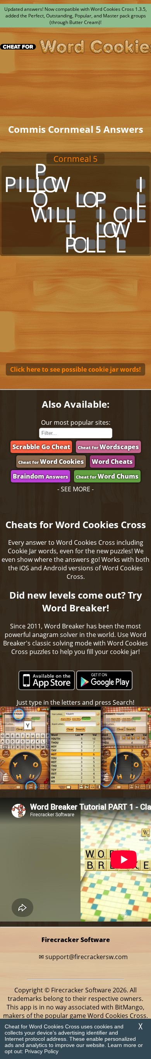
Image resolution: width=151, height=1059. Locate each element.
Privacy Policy (41, 1051)
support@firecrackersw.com (86, 957)
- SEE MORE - (75, 489)
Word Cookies (51, 461)
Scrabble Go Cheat (41, 447)
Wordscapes (108, 447)
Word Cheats (112, 461)
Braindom (40, 476)
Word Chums (107, 476)
